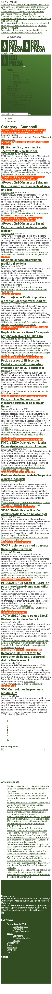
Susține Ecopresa (21, 931)
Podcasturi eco (19, 105)
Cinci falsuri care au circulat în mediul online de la (21, 261)
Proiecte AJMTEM (26, 472)
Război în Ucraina (27, 142)
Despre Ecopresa (20, 926)
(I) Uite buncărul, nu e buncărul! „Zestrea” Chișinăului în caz (21, 149)
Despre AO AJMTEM (16, 924)
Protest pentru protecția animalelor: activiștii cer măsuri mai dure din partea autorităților (29, 871)
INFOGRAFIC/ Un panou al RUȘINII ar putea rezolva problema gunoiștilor (25, 584)
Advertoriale (31, 130)
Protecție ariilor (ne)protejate (24, 100)
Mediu (10, 70)
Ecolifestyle (12, 91)
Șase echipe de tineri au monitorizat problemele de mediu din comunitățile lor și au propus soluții (24, 31)
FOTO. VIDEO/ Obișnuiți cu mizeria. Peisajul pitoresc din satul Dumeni (24, 444)
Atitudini (16, 75)
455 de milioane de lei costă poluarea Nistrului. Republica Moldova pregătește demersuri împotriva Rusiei (28, 823)
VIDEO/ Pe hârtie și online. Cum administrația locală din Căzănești (24, 512)
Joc (9, 109)
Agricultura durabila (20, 79)
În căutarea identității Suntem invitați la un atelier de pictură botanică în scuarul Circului (27, 829)
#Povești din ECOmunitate (23, 96)
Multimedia (12, 102)
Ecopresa (5, 266)
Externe (16, 77)
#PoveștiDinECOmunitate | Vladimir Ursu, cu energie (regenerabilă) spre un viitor (25, 185)
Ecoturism (17, 84)
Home (9, 119)
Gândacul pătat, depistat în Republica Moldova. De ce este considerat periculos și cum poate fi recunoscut (25, 5)
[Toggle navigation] (24, 66)
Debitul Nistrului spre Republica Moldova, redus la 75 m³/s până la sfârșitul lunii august (28, 859)
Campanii (11, 93)
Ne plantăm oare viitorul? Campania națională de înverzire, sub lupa (25, 334)
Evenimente (12, 86)
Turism (10, 945)
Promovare (18, 929)
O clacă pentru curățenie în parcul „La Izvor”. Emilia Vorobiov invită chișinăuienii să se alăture (28, 834)
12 (8, 739)
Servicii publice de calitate (23, 98)
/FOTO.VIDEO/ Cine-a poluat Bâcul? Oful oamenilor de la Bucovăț (25, 617)
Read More (33, 170)
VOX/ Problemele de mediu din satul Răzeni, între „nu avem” (25, 547)
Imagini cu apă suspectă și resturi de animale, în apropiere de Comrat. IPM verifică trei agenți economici (28, 865)
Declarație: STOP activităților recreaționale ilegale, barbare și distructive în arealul (23, 656)
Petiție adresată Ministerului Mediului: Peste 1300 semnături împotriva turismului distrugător (22, 363)
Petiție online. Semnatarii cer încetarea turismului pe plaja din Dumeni (22, 402)
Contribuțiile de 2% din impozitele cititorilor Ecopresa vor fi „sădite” (24, 299)
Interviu (16, 107)
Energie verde (13, 88)
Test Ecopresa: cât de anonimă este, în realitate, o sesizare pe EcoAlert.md (28, 875)
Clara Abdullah (7, 154)
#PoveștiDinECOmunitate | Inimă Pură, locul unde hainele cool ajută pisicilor (24, 227)
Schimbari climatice (21, 82)
